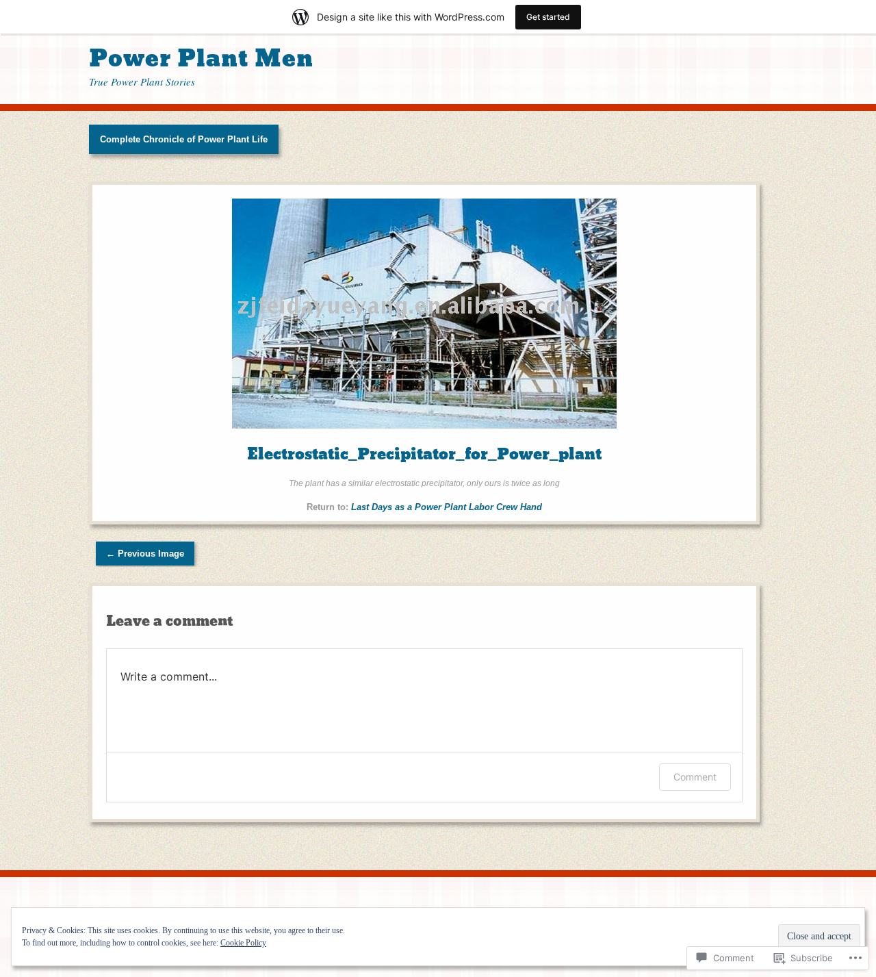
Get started (548, 17)
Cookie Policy (243, 943)
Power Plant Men (201, 58)
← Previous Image (145, 553)
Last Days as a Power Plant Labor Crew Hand (446, 507)
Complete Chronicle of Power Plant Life (184, 139)
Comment (695, 777)
